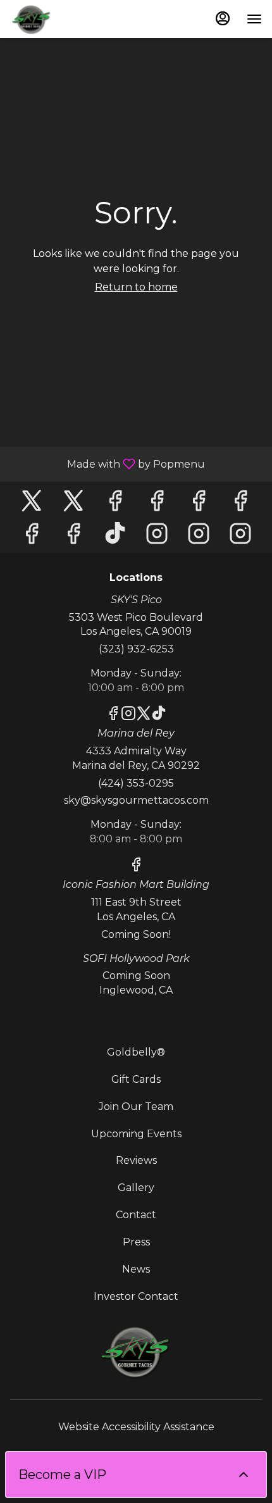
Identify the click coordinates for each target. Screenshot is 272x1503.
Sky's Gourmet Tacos (136, 1351)
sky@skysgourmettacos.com (136, 800)
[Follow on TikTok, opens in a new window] (115, 537)
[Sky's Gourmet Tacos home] (67, 19)
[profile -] (222, 18)
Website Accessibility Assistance (136, 1427)
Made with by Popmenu (107, 463)
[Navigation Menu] (254, 19)
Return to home (136, 287)
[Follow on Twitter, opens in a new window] (31, 504)
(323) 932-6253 (136, 649)
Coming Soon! (136, 934)
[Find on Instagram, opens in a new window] (156, 537)
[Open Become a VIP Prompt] (243, 1474)
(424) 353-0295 (136, 783)
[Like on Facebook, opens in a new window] (115, 504)
